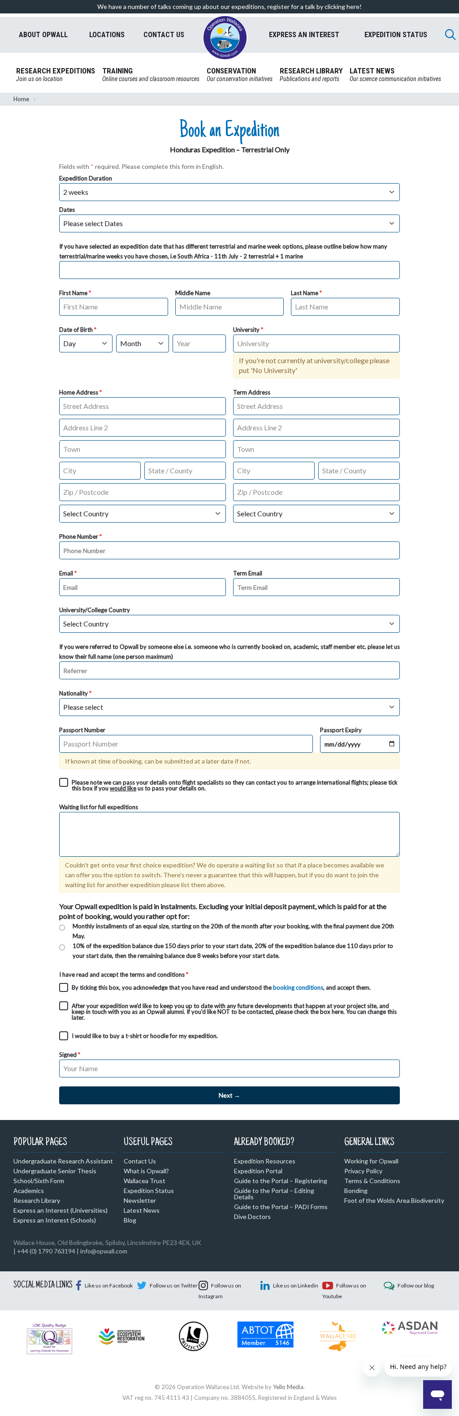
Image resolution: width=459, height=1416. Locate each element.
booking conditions (298, 987)
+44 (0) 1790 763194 (46, 1251)
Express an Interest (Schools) (54, 1220)
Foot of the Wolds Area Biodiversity (394, 1200)
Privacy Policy (363, 1171)
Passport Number (82, 730)
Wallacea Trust (144, 1180)
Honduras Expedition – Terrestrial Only (230, 149)
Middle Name (192, 292)
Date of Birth (76, 329)
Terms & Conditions (372, 1180)
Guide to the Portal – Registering (280, 1180)
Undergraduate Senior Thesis (54, 1171)
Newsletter (140, 1200)
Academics (28, 1190)
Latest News (142, 1210)
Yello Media (288, 1386)
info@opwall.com (103, 1251)
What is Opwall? (146, 1171)
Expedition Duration (85, 178)
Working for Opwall (371, 1161)
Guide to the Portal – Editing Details (274, 1194)
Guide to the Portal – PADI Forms (281, 1206)
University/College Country (94, 610)
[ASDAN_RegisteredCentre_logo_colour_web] (409, 1327)
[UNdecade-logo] (122, 1335)
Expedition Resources (264, 1161)
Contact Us (140, 1161)
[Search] (450, 34)
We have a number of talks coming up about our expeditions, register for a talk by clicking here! (229, 6)
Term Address (251, 392)
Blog (130, 1220)
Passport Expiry (341, 730)
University (246, 329)
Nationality (73, 693)
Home (21, 99)
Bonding (356, 1190)
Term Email (247, 573)
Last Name (304, 292)
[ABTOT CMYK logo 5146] (266, 1333)
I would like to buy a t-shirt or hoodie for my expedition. (145, 1035)
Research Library (36, 1200)
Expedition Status (149, 1190)
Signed (68, 1054)
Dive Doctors (252, 1216)
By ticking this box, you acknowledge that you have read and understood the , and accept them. (221, 987)
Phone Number (78, 536)
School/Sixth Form (38, 1180)
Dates (67, 209)
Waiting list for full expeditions (98, 807)
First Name (73, 292)
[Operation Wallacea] (225, 37)
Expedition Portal (258, 1171)
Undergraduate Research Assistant (63, 1161)
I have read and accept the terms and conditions (122, 974)
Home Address (78, 392)
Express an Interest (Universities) (60, 1210)
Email (66, 573)
